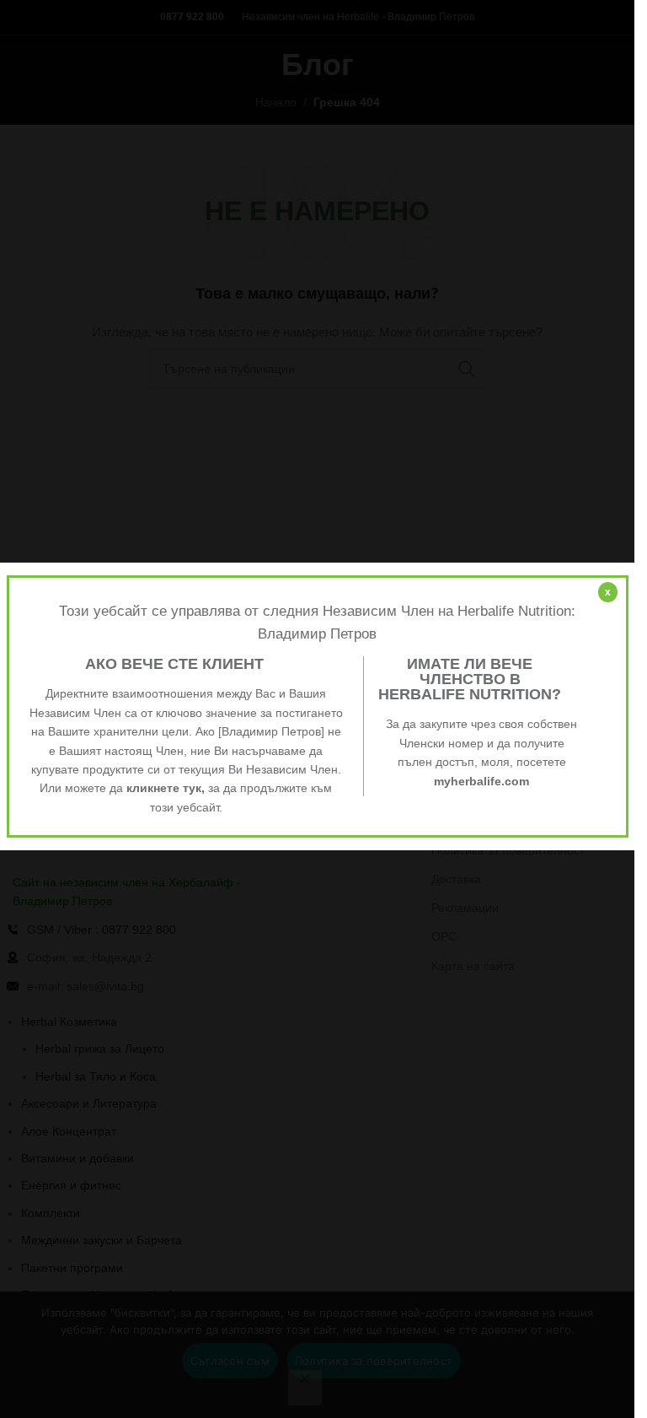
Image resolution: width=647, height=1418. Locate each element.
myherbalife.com (481, 781)
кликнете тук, (165, 788)
